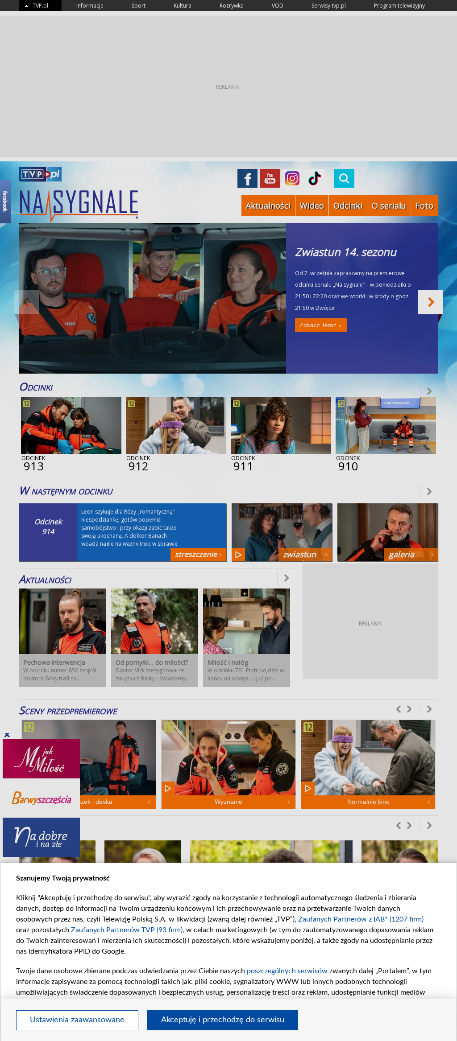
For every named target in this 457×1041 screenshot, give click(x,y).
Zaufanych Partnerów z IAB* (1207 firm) (361, 919)
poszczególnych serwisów (287, 971)
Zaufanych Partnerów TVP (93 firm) (127, 930)
